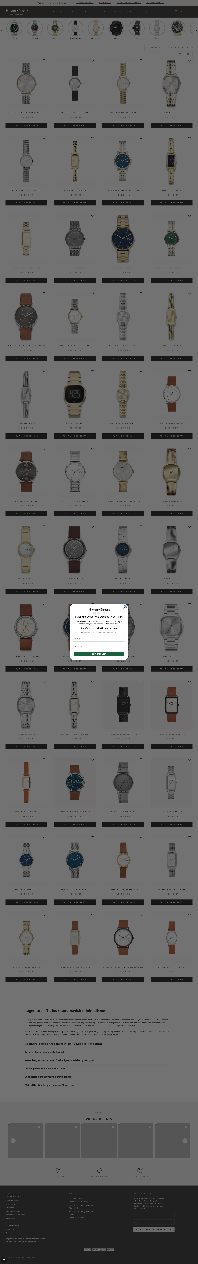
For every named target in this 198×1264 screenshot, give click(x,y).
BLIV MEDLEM (99, 654)
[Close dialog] (124, 607)
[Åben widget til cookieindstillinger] (4, 1260)
